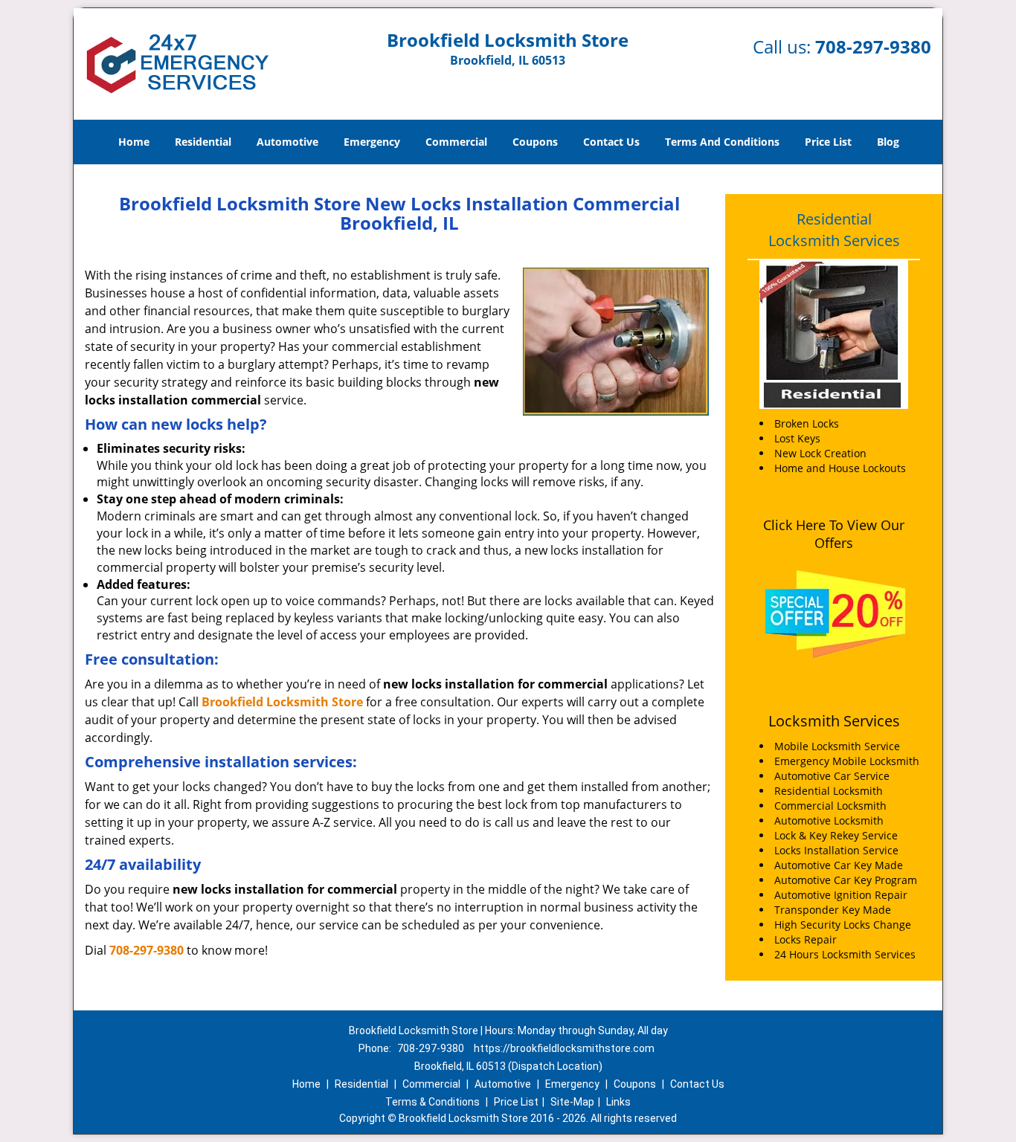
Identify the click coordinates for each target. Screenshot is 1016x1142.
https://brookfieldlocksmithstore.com (564, 1048)
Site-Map (572, 1102)
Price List (828, 142)
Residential (203, 142)
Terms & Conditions (432, 1102)
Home (133, 142)
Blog (888, 142)
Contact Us (611, 142)
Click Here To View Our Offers (833, 534)
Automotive (287, 142)
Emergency (372, 142)
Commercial (456, 142)
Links (618, 1102)
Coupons (535, 142)
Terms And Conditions (722, 142)
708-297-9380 (873, 46)
